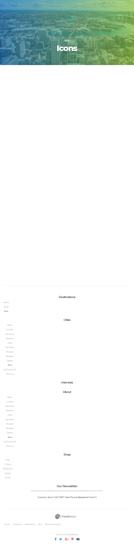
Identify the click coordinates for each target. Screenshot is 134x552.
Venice (6, 302)
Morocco (10, 374)
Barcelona (10, 334)
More (6, 311)
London (10, 329)
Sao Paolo (10, 347)
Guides (8, 473)
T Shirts (8, 464)
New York (10, 338)
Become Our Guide (52, 524)
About (7, 524)
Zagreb (10, 360)
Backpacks (7, 469)
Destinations (30, 524)
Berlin (9, 325)
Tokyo (9, 343)
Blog (40, 524)
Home (67, 40)
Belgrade (10, 356)
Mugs (8, 460)
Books (7, 478)
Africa (6, 307)
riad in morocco (9, 369)
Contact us (17, 524)
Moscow (10, 352)
